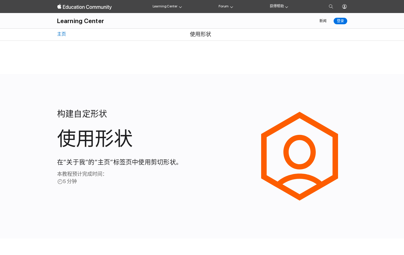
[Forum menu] (231, 6)
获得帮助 (277, 6)
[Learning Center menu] (180, 6)
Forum (224, 6)
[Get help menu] (286, 6)
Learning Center (165, 6)
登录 (340, 21)
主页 (61, 34)
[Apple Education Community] (84, 6)
